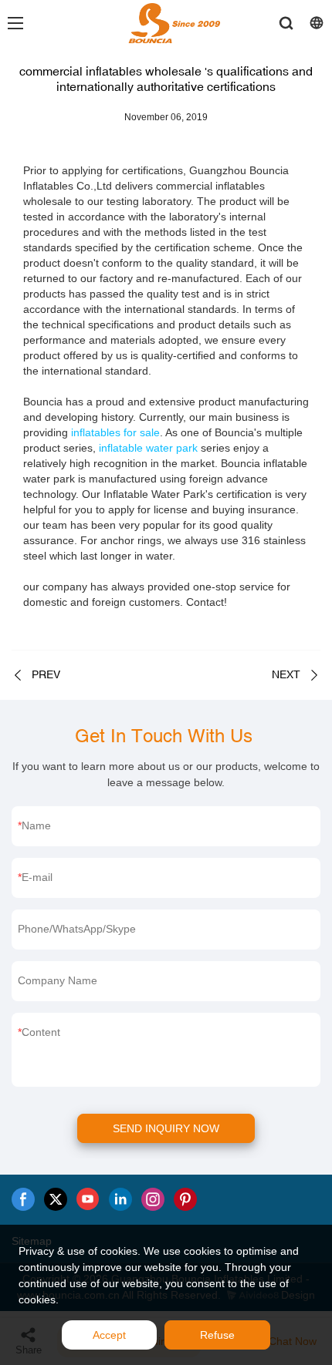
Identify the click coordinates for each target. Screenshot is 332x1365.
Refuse (217, 1335)
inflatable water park (148, 448)
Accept (109, 1335)
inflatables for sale (115, 432)
